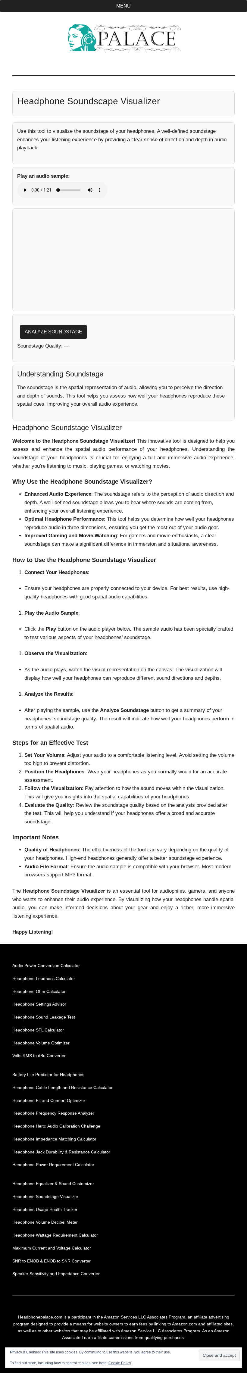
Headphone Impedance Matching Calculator (54, 1139)
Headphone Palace (123, 37)
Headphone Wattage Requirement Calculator (55, 1235)
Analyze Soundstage (53, 331)
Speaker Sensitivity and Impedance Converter (56, 1273)
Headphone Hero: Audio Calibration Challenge (56, 1126)
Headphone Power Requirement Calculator (53, 1164)
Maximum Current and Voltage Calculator (51, 1248)
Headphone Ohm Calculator (39, 991)
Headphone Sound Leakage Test (43, 1017)
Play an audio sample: (43, 176)
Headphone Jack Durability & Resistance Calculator (61, 1152)
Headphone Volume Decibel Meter (45, 1222)
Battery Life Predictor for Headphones (48, 1074)
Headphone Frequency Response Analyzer (53, 1113)
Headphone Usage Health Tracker (44, 1209)
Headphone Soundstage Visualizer (45, 1196)
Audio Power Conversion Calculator (46, 965)
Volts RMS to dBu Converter (39, 1055)
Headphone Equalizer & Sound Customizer (53, 1183)
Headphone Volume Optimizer (41, 1043)
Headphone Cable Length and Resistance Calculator (62, 1087)
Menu (123, 5)
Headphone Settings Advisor (39, 1004)
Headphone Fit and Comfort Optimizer (48, 1100)
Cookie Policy (119, 1363)
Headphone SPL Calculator (38, 1030)
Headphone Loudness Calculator (43, 978)
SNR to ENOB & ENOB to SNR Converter (51, 1261)
